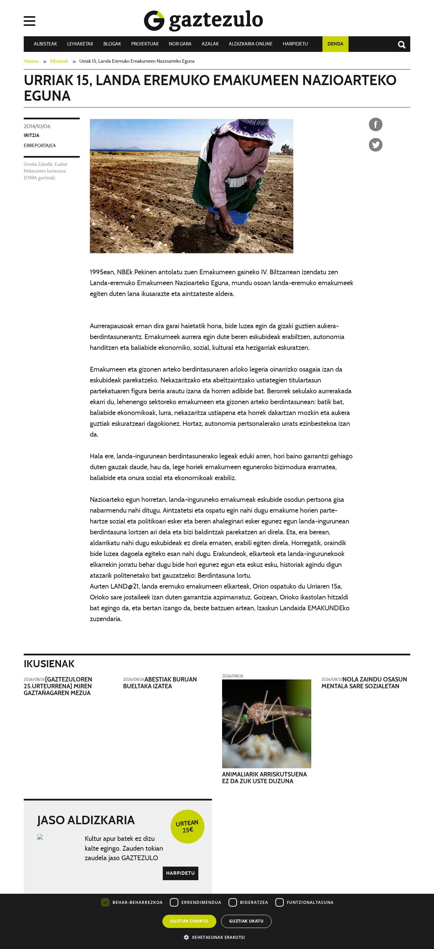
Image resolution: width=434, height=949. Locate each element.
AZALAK (210, 44)
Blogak (112, 44)
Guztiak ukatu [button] (246, 921)
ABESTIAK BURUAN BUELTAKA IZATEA (160, 683)
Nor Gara (180, 44)
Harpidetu (295, 44)
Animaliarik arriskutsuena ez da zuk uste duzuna (264, 778)
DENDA (335, 44)
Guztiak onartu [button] (189, 921)
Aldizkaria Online (251, 44)
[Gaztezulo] (203, 19)
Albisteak (45, 44)
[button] (217, 937)
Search (398, 41)
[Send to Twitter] (375, 145)
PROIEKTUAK (145, 44)
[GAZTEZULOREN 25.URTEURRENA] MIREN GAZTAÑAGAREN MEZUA (58, 686)
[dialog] (217, 899)
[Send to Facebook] (375, 124)
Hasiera (31, 61)
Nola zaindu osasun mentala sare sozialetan (364, 683)
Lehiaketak (80, 44)
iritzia (31, 135)
